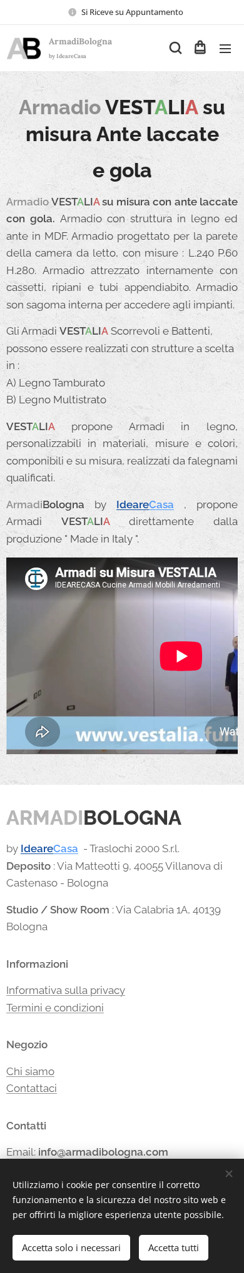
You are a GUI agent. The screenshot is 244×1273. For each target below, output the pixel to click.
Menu (225, 48)
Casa (161, 504)
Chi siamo (30, 1071)
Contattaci (31, 1088)
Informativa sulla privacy (65, 990)
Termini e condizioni (55, 1007)
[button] (174, 48)
